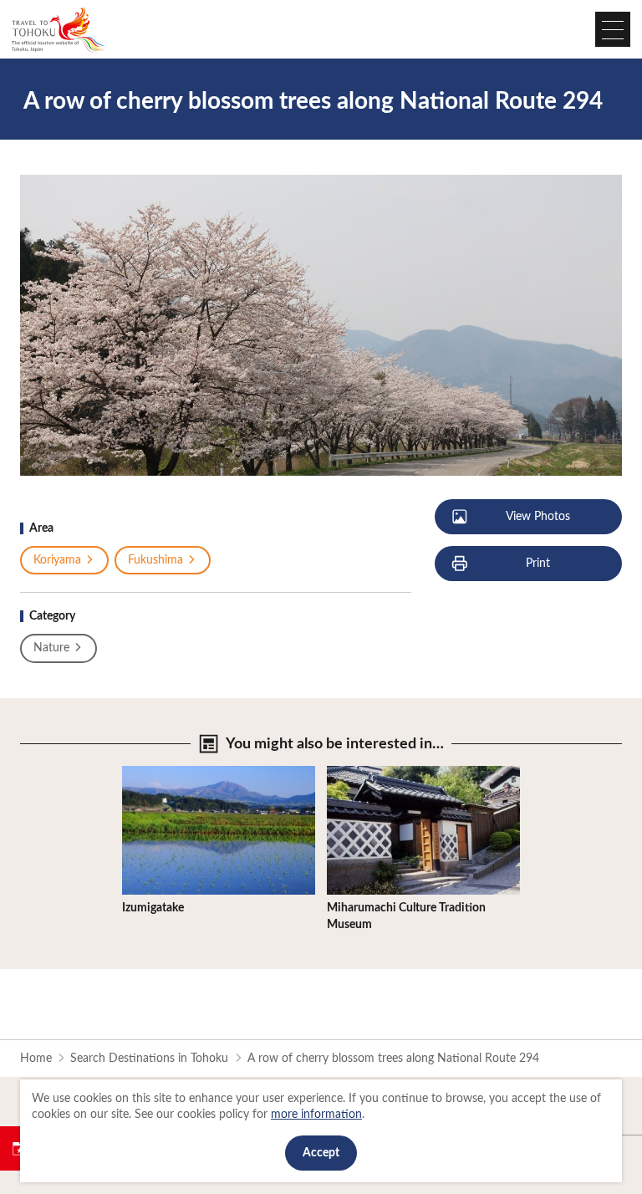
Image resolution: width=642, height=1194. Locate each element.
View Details (154, 772)
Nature (51, 648)
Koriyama (57, 560)
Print (538, 563)
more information (316, 1114)
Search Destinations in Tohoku (149, 1058)
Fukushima (155, 560)
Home (36, 1058)
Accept (321, 1153)
